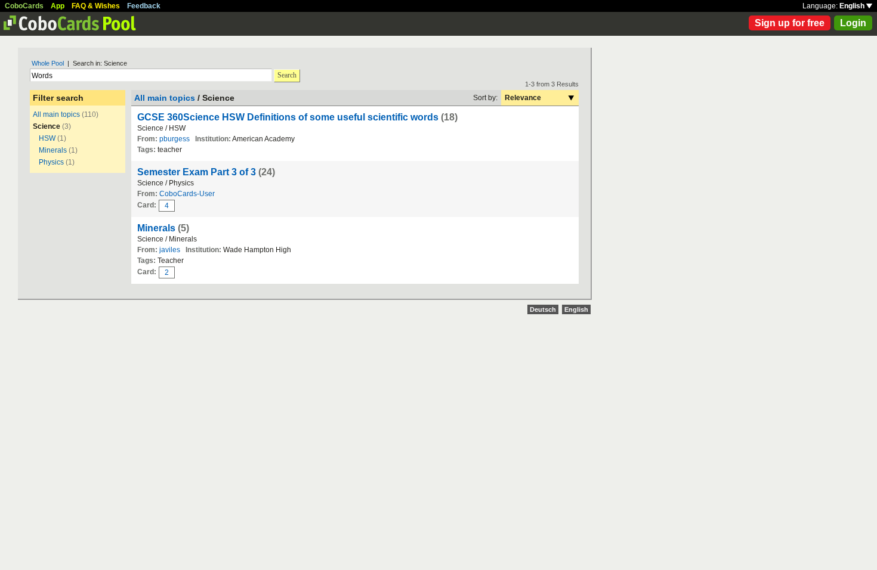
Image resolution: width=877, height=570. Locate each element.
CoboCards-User (187, 194)
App (57, 6)
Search (287, 75)
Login (853, 23)
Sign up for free (789, 23)
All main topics (56, 114)
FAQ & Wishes (96, 6)
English (852, 6)
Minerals (53, 150)
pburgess (174, 139)
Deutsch (543, 309)
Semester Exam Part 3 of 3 (196, 172)
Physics (51, 162)
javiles (169, 250)
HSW (47, 138)
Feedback (143, 6)
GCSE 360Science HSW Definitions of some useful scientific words (287, 117)
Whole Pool (48, 63)
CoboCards (24, 6)
